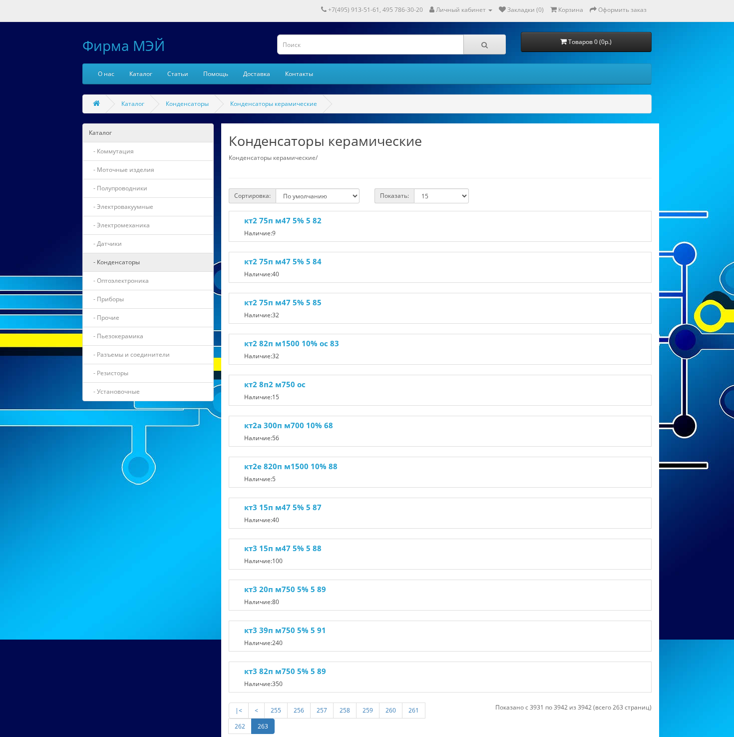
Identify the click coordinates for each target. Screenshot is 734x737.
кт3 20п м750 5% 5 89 (285, 589)
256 (299, 710)
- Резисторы (108, 373)
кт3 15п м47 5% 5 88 (283, 548)
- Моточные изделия (121, 169)
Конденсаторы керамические (273, 103)
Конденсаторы (187, 103)
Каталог (140, 73)
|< (238, 710)
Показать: (394, 195)
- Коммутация (111, 151)
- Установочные (114, 391)
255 (276, 710)
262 (240, 726)
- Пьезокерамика (116, 336)
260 (390, 710)
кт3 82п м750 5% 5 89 (285, 671)
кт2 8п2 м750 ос (275, 384)
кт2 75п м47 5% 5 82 (283, 220)
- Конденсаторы (114, 262)
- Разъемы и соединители (129, 354)
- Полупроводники (118, 188)
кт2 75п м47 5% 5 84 (283, 261)
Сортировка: (252, 195)
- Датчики (105, 243)
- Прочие (104, 317)
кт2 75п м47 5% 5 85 (283, 302)
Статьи (177, 73)
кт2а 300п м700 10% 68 (288, 425)
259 (368, 710)
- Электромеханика (119, 225)
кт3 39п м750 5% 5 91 (285, 630)
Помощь (215, 73)
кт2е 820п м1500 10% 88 (291, 466)
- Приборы (106, 299)
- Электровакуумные (121, 206)
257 (322, 710)
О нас (106, 73)
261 (413, 710)
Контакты (299, 73)
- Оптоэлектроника (119, 280)
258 (345, 710)
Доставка (256, 73)
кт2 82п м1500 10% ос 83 (291, 343)
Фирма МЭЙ (123, 45)
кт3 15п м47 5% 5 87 (283, 507)
